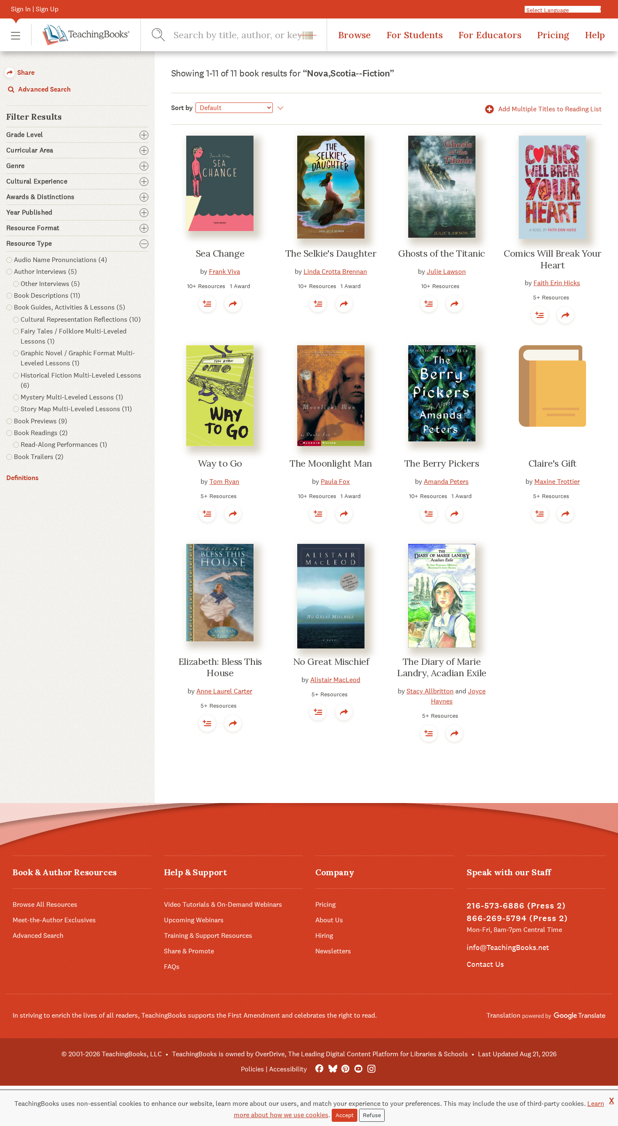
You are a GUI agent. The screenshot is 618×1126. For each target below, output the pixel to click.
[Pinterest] (345, 1069)
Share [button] (25, 72)
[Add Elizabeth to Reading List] (207, 723)
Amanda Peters (446, 481)
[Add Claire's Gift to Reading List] (539, 513)
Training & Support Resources (208, 935)
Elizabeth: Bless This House (220, 667)
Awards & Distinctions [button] (40, 197)
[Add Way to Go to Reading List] (207, 513)
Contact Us (485, 964)
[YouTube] (358, 1069)
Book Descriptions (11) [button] (47, 295)
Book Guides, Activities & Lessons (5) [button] (69, 307)
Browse (354, 35)
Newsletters (333, 951)
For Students (414, 35)
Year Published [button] (29, 212)
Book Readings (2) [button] (41, 432)
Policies (252, 1069)
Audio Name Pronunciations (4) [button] (60, 259)
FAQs (172, 966)
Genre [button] (15, 166)
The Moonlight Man (331, 463)
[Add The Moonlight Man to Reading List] (317, 513)
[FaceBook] (319, 1069)
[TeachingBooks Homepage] (80, 34)
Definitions (22, 477)
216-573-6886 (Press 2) (516, 905)
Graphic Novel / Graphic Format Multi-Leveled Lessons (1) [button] (78, 358)
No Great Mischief (331, 661)
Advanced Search (43, 89)
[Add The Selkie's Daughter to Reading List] (317, 303)
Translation (504, 1015)
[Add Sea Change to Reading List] (207, 303)
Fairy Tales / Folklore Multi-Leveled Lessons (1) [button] (74, 336)
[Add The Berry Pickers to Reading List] (428, 513)
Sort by (182, 107)
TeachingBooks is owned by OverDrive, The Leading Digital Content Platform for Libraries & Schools (320, 1054)
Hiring (324, 935)
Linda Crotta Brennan (335, 271)
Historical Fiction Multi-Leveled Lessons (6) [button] (81, 380)
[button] (15, 35)
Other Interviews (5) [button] (50, 283)
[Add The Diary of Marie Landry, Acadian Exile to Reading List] (428, 733)
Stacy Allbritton (430, 691)
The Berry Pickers (441, 463)
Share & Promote (189, 951)
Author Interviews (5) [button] (45, 271)
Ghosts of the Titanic (441, 253)
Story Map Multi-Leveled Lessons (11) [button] (76, 408)
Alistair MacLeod (335, 679)
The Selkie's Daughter (331, 253)
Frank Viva (224, 271)
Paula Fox (335, 481)
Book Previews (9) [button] (40, 421)
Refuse (372, 1115)
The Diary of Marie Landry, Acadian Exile (441, 667)
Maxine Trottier (557, 481)
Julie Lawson (446, 271)
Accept (344, 1115)
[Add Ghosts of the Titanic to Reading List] (428, 303)
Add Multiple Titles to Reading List (549, 109)
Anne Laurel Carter (224, 691)
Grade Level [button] (24, 135)
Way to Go (220, 463)
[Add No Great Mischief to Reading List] (317, 711)
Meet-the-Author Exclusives (54, 920)
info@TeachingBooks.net (508, 947)
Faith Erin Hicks (556, 282)
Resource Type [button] (29, 243)
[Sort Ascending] (279, 108)
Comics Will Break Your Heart (552, 259)
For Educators (489, 35)
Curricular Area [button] (29, 150)
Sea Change (220, 253)
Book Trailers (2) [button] (38, 456)
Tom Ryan (224, 481)
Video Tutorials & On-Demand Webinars (223, 904)
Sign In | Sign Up (34, 9)
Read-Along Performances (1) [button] (64, 444)
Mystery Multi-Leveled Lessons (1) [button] (72, 397)
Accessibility (288, 1069)
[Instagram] (371, 1069)
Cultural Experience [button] (36, 181)
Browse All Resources (45, 904)
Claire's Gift (552, 463)
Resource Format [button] (33, 228)
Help (595, 35)
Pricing (553, 35)
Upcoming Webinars (194, 920)
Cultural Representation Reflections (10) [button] (81, 319)
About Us (329, 920)
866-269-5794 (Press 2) (517, 918)
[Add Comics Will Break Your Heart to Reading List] (539, 315)
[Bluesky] (332, 1069)
